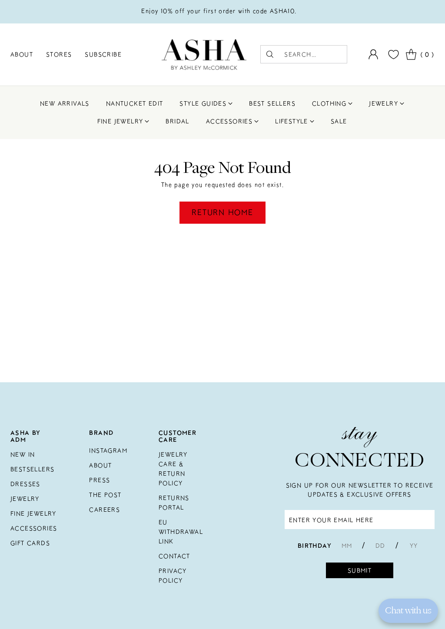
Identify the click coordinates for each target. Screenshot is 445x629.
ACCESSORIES (33, 528)
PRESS (99, 480)
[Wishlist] (392, 55)
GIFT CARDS (30, 543)
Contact (174, 556)
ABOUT (100, 465)
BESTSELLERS (32, 469)
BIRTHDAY (315, 545)
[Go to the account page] (373, 54)
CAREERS (104, 509)
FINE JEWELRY (33, 513)
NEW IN (22, 454)
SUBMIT (360, 570)
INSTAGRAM (108, 450)
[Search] (269, 54)
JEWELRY (25, 498)
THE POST (105, 494)
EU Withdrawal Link (181, 532)
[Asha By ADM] (204, 54)
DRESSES (25, 483)
